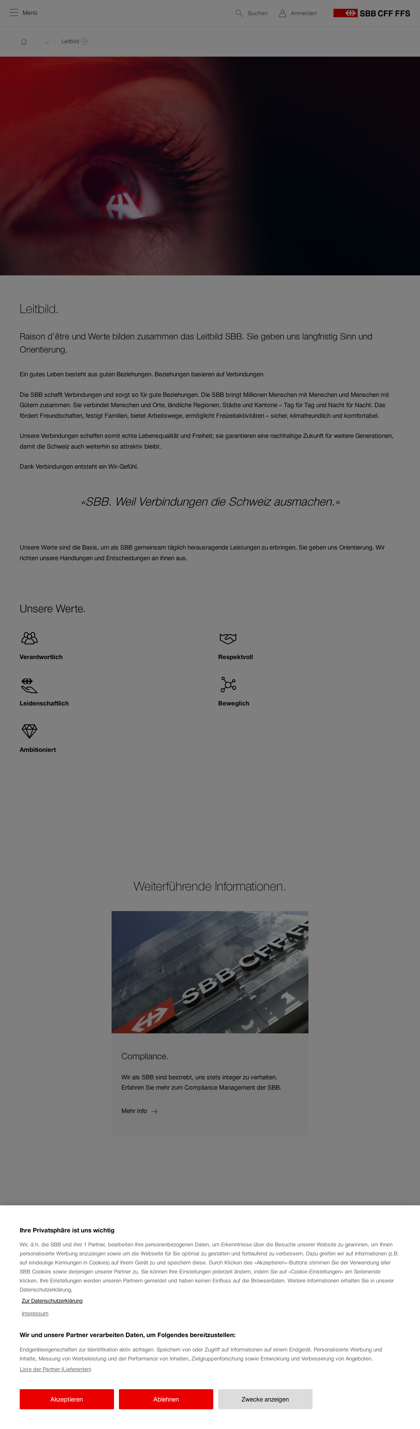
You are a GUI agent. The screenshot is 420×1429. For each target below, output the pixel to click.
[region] (210, 1317)
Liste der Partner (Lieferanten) (55, 1369)
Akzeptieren (66, 1399)
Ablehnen (166, 1399)
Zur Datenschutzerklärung (52, 1301)
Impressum (35, 1313)
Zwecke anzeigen (265, 1399)
